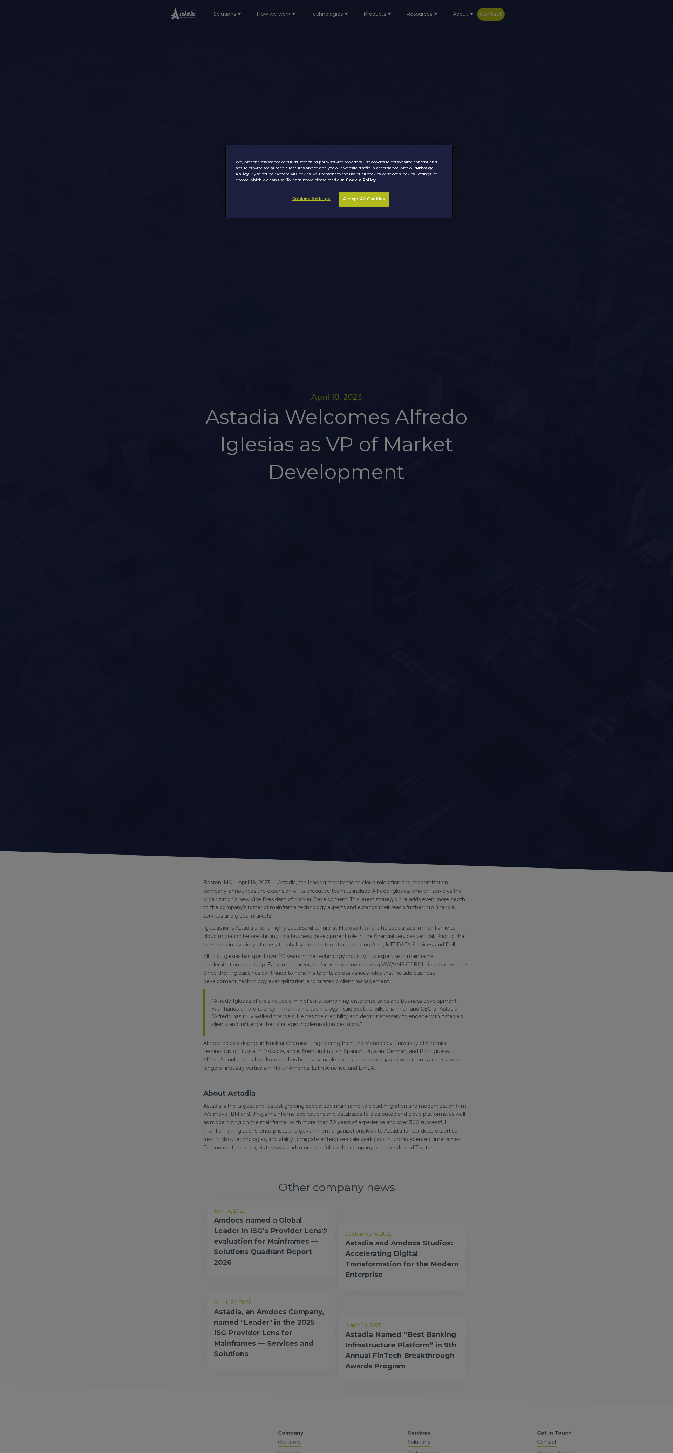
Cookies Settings (311, 198)
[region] (339, 181)
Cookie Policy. (361, 180)
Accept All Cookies (364, 199)
